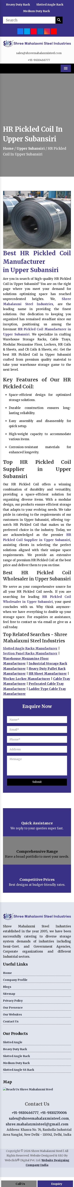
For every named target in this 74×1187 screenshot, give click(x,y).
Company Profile (15, 980)
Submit (37, 782)
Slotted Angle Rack (49, 4)
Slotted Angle (12, 1042)
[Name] (59, 20)
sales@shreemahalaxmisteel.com (39, 53)
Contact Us (11, 1021)
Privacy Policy (13, 1000)
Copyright (13, 1151)
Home (8, 148)
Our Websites (12, 1014)
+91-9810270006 (53, 1113)
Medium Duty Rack (36, 11)
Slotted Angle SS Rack (18, 1070)
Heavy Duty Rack (18, 4)
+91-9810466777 (39, 60)
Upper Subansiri (31, 148)
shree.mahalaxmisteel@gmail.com (37, 1124)
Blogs (7, 987)
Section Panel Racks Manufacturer (30, 653)
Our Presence (13, 1007)
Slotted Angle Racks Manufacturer (30, 648)
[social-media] (20, 31)
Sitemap (9, 994)
